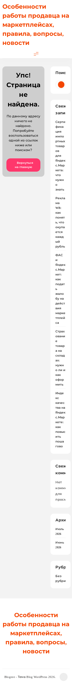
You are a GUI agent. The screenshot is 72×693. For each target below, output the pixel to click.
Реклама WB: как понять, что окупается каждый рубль (60, 222)
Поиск (60, 73)
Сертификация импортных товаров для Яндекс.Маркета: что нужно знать (60, 155)
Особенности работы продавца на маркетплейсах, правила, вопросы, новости (35, 24)
